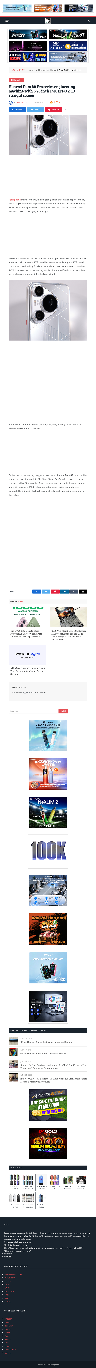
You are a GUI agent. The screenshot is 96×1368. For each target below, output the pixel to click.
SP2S (7, 1295)
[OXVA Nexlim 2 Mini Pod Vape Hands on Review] (13, 1041)
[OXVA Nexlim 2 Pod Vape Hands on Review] (13, 1052)
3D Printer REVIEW (29, 1030)
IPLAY (7, 1298)
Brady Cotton (24, 102)
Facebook (8, 1254)
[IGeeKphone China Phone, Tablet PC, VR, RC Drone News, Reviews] (48, 21)
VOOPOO (8, 1281)
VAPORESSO (10, 1278)
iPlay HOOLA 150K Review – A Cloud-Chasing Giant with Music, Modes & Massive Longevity (53, 1080)
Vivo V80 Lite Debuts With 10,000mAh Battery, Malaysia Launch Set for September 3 (26, 633)
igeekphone (54, 1364)
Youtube (7, 1257)
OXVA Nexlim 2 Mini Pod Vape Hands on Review (46, 1041)
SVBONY (8, 1319)
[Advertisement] (48, 176)
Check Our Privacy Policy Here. (16, 1245)
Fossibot (8, 1329)
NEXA (7, 1288)
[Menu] (7, 21)
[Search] (89, 21)
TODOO (8, 1301)
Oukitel (7, 1346)
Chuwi (7, 1322)
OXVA (7, 1284)
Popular (14, 1030)
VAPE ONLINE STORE (13, 1274)
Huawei (16, 80)
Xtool (7, 1342)
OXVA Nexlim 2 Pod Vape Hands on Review (43, 1053)
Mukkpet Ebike (10, 1349)
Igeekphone (15, 199)
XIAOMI (43, 1030)
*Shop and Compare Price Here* (17, 1251)
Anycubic (8, 1339)
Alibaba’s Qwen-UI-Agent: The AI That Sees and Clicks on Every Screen (28, 671)
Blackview (9, 1326)
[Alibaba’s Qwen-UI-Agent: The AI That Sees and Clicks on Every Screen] (27, 655)
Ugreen (7, 1353)
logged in (26, 692)
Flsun (7, 1336)
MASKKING (9, 1291)
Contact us (8, 1242)
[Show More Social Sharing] (65, 109)
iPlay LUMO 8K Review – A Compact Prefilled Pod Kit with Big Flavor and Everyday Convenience (53, 1067)
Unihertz (8, 1332)
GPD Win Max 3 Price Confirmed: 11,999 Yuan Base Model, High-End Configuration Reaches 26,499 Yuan (69, 635)
